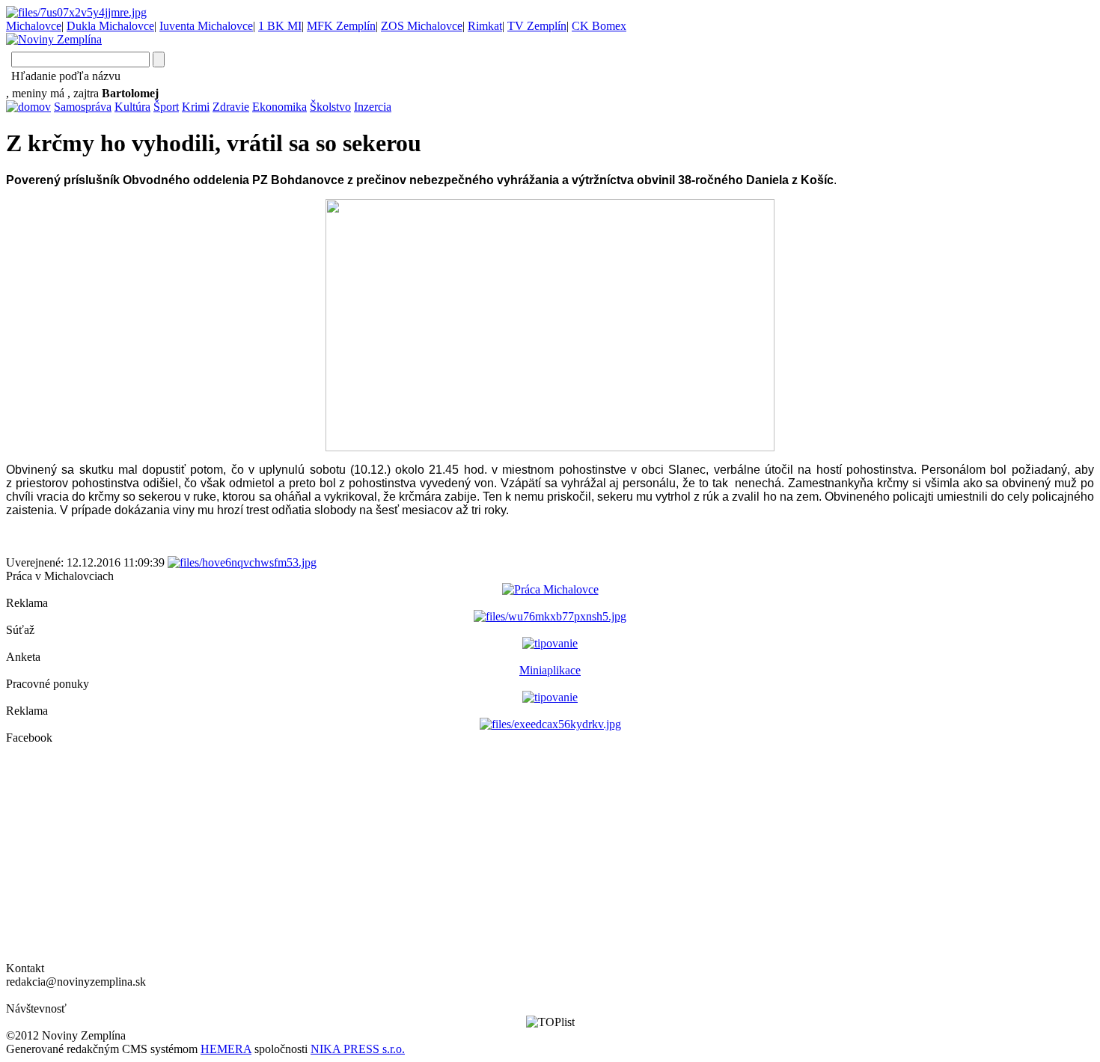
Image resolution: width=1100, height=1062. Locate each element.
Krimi (196, 106)
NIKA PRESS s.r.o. (358, 1049)
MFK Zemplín (341, 25)
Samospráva (82, 106)
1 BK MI (280, 25)
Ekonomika (279, 106)
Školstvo (330, 106)
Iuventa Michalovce (206, 25)
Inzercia (372, 106)
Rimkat (485, 25)
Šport (166, 106)
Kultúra (132, 106)
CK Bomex (599, 25)
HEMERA (226, 1049)
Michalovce (33, 25)
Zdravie (231, 106)
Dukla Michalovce (110, 25)
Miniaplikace (550, 670)
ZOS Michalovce (421, 25)
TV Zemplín (536, 25)
